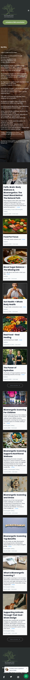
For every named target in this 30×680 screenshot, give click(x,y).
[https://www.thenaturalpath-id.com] (9, 10)
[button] (28, 11)
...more (18, 207)
